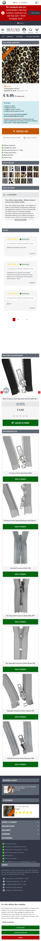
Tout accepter (20, 927)
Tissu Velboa (19, 36)
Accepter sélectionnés (20, 932)
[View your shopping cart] (37, 29)
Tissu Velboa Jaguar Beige (22, 806)
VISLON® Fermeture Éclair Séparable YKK (20, 758)
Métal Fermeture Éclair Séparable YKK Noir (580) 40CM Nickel (20, 399)
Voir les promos (36, 13)
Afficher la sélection (8, 922)
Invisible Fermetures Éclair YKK (20, 568)
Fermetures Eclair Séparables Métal (20, 473)
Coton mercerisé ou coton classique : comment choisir (25, 787)
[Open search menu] (30, 29)
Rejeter (20, 937)
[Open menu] (2, 30)
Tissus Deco (10, 36)
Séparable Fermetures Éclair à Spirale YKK (20, 711)
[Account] (24, 29)
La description (11, 194)
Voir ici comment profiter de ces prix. (14, 116)
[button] (11, 137)
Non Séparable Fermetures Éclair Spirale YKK (20, 663)
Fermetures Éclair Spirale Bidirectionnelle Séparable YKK (20, 520)
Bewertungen (26, 862)
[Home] (3, 36)
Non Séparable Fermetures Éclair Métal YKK (20, 616)
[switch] (37, 3)
